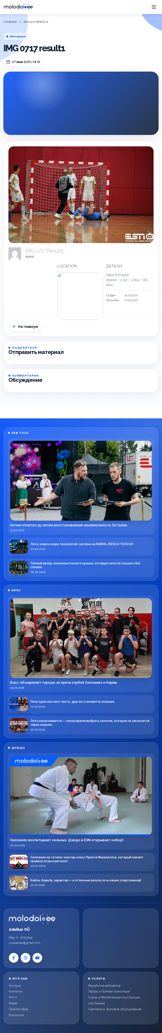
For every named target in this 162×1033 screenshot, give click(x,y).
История (15, 985)
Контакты (15, 991)
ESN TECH (20, 432)
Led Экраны (96, 1003)
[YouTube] (37, 958)
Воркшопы (16, 1015)
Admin (29, 256)
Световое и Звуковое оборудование (114, 1009)
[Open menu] (153, 7)
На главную (28, 327)
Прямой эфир (18, 1009)
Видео (13, 1003)
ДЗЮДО (18, 747)
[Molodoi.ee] (32, 919)
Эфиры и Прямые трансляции (109, 991)
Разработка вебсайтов (104, 985)
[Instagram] (25, 958)
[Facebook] (14, 958)
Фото (13, 997)
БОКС (16, 590)
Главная (10, 21)
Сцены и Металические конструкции (114, 997)
